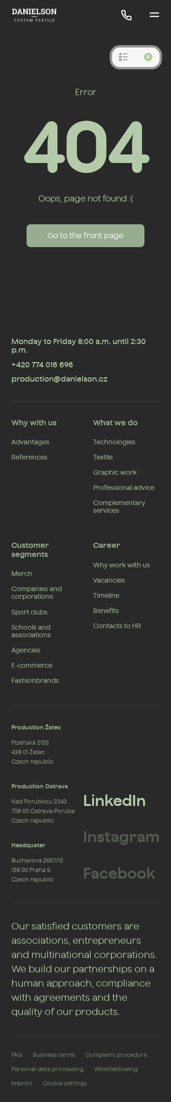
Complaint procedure (116, 1055)
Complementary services (119, 507)
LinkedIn (114, 801)
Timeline (106, 596)
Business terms (54, 1055)
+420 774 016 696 (42, 365)
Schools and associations (31, 631)
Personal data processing (47, 1069)
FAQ (16, 1055)
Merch (21, 574)
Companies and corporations (36, 593)
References (29, 457)
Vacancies (109, 580)
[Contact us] (126, 15)
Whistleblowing (116, 1069)
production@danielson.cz (59, 379)
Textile (103, 457)
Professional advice (123, 488)
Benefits (106, 611)
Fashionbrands (35, 681)
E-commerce (31, 665)
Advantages (30, 442)
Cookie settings (65, 1083)
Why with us (34, 423)
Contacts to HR (117, 626)
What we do (115, 423)
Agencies (25, 650)
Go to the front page (86, 236)
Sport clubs (29, 612)
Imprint (21, 1083)
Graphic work (115, 473)
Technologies (114, 442)
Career (106, 545)
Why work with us (121, 565)
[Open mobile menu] (154, 15)
